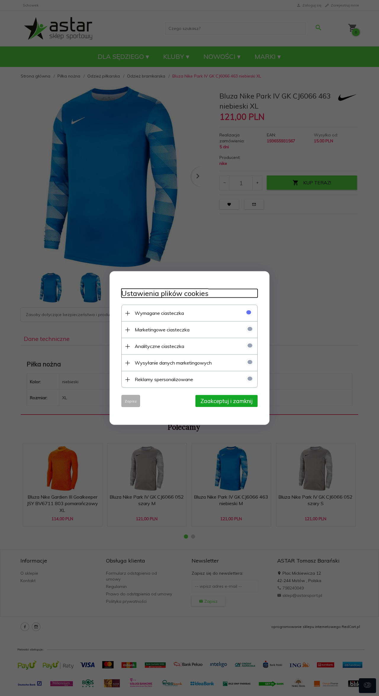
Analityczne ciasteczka (159, 346)
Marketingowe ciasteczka (162, 330)
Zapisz (131, 401)
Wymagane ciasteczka (159, 313)
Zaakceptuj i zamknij (226, 401)
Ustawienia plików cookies (164, 293)
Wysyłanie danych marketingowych (173, 363)
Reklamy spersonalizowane (164, 379)
